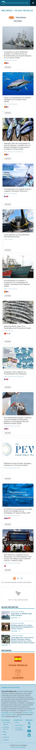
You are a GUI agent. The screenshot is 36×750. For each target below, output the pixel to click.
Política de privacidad (18, 747)
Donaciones (19, 725)
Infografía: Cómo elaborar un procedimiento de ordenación (15, 373)
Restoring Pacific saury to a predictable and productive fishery (17, 327)
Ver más (7, 67)
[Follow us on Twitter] (29, 723)
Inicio (17, 722)
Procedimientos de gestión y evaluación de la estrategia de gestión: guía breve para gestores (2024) (17, 283)
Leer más (14, 617)
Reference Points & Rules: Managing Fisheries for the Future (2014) (17, 464)
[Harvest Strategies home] (14, 3)
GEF (2, 716)
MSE (4, 734)
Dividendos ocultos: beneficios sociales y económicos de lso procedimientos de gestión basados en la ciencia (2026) (17, 54)
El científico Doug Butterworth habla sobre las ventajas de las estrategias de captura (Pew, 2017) (18, 511)
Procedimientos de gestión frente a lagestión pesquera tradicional (18, 190)
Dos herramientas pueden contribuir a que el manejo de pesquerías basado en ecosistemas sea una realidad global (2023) (18, 420)
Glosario (6, 737)
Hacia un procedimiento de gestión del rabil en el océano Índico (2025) (17, 99)
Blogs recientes (9, 607)
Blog (4, 732)
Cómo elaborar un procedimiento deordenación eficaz (16, 236)
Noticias (6, 740)
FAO (19, 716)
